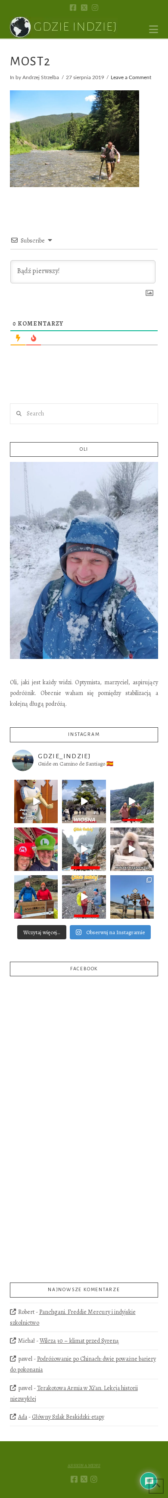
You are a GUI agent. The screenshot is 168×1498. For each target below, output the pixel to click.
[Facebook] (73, 7)
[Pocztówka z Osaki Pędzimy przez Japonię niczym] (84, 801)
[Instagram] (95, 7)
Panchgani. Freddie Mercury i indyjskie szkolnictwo (72, 1317)
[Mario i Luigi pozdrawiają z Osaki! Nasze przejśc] (36, 849)
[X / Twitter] (84, 7)
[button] (153, 29)
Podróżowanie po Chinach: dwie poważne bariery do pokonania (83, 1364)
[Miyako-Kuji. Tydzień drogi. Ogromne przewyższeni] (84, 849)
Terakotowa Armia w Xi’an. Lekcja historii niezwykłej (73, 1393)
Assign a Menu (84, 1466)
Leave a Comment (131, 77)
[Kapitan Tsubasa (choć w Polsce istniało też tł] (36, 801)
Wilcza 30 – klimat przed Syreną (79, 1341)
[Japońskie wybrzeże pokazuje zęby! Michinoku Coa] (84, 897)
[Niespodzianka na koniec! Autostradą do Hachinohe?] (132, 801)
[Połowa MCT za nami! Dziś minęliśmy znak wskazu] (132, 897)
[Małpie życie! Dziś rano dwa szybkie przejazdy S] (132, 849)
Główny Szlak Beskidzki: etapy (68, 1417)
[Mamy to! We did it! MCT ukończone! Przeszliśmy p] (36, 897)
